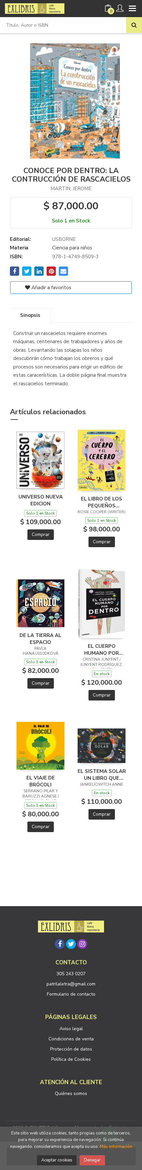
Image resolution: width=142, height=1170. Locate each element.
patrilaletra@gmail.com (71, 984)
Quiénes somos (71, 1093)
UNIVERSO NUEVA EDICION (40, 500)
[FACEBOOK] (60, 944)
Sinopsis (30, 315)
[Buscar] (134, 25)
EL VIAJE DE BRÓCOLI (40, 781)
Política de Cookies (71, 1059)
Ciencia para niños (72, 247)
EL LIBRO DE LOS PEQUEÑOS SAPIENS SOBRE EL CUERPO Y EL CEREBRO (101, 502)
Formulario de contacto (71, 994)
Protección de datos (71, 1049)
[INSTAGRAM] (82, 944)
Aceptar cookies (56, 1160)
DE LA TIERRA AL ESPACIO (40, 638)
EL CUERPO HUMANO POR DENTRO (101, 649)
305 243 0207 (71, 974)
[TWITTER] (71, 944)
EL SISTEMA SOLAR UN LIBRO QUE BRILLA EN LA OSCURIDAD (102, 774)
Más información (116, 1147)
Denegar (92, 1160)
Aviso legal (71, 1029)
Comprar (41, 534)
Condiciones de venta (71, 1039)
